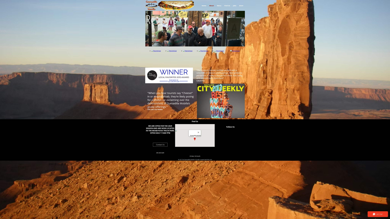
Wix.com (209, 159)
